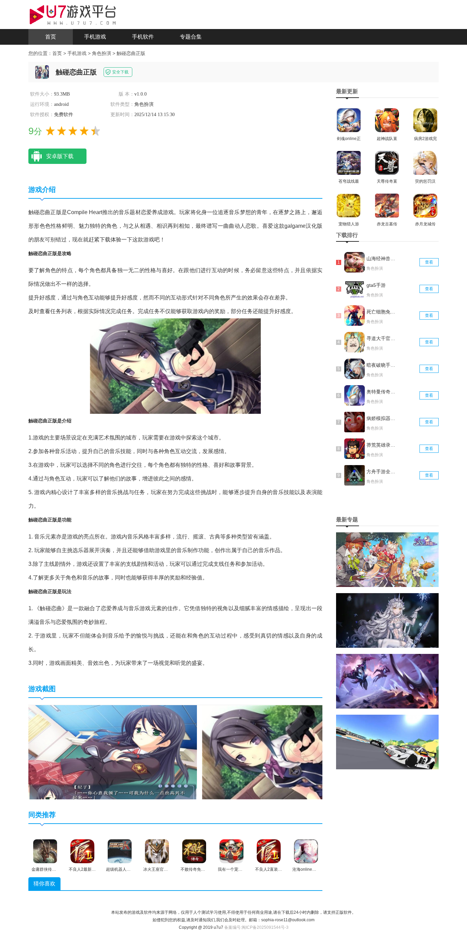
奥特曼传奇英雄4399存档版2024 (381, 391)
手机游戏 (95, 37)
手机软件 (143, 37)
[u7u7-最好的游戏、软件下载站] (72, 14)
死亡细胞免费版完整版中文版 (381, 311)
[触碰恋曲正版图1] (112, 752)
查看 (429, 262)
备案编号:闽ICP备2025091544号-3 (256, 927)
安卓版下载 (60, 156)
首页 (50, 37)
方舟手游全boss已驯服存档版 (381, 471)
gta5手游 (376, 285)
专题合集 (191, 37)
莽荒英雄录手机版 (381, 445)
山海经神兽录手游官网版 (381, 258)
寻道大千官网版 (381, 338)
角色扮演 (101, 53)
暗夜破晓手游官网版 (381, 365)
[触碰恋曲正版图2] (286, 752)
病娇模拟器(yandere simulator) (381, 418)
